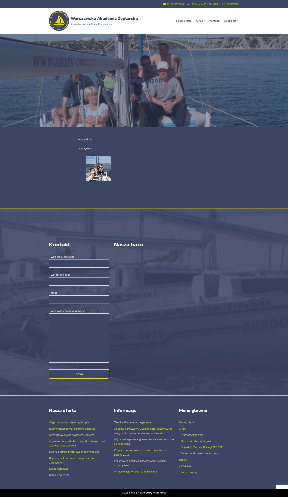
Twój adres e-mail (59, 275)
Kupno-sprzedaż (58, 469)
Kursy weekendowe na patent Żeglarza (72, 429)
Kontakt (214, 21)
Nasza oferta (184, 21)
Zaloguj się (185, 466)
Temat (53, 293)
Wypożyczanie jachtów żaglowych (69, 422)
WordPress (159, 492)
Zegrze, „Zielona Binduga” (225, 3)
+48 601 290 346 (199, 3)
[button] (204, 21)
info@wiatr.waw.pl (176, 3)
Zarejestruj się (189, 472)
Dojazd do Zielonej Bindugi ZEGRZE (202, 447)
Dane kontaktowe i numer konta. (200, 453)
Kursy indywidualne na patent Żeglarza (71, 435)
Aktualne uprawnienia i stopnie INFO (135, 471)
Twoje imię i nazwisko (61, 257)
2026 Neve (129, 492)
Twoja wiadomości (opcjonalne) (67, 311)
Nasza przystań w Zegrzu (196, 441)
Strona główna (137, 69)
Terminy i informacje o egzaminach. (134, 422)
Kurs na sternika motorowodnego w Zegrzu (74, 452)
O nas (182, 429)
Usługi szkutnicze (59, 475)
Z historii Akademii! (192, 435)
